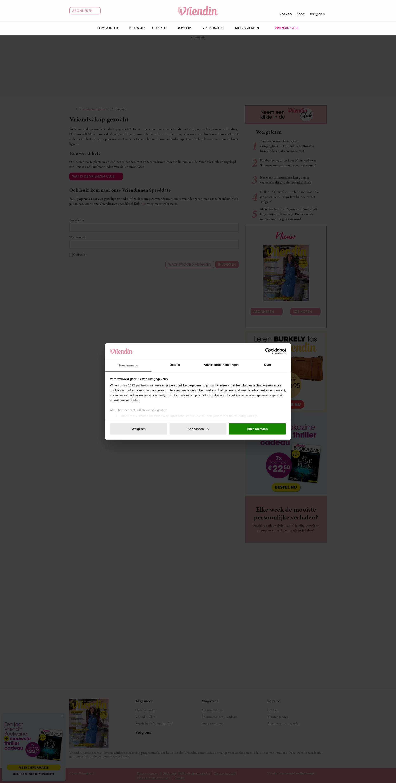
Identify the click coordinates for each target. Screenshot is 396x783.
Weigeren (139, 429)
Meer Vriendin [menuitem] (247, 28)
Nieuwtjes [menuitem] (137, 28)
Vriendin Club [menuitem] (286, 28)
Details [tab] (175, 364)
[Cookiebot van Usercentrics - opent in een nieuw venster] (268, 351)
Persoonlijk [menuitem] (107, 28)
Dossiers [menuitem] (184, 28)
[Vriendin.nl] (198, 11)
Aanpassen (195, 429)
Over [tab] (267, 364)
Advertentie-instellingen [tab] (221, 364)
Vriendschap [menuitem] (213, 28)
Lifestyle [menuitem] (159, 28)
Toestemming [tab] (128, 365)
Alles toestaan (257, 429)
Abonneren (82, 11)
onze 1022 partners (134, 385)
